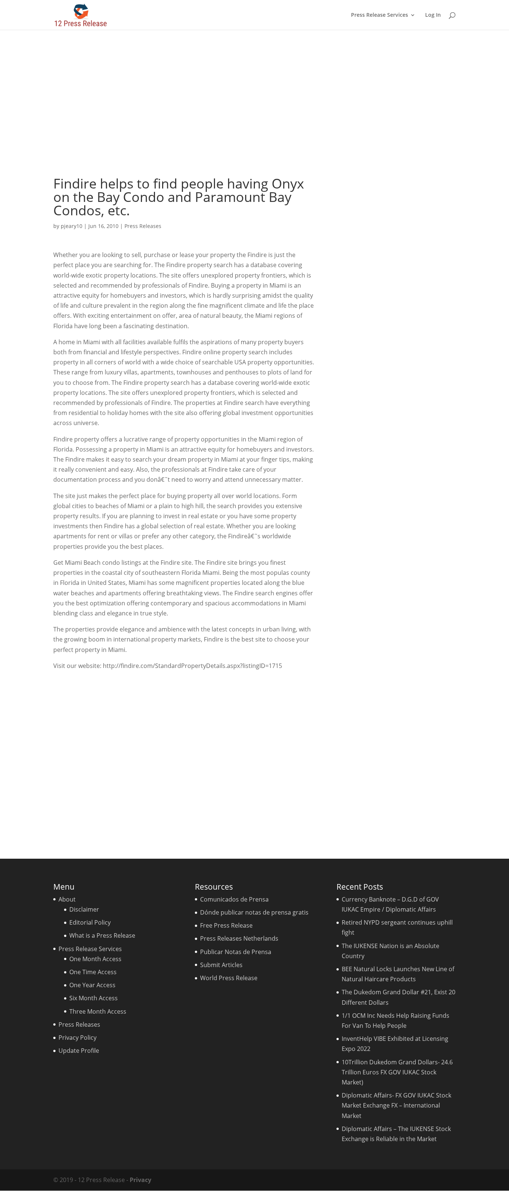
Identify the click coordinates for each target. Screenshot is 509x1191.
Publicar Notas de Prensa (235, 952)
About (67, 899)
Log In (433, 15)
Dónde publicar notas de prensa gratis (254, 912)
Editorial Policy (90, 922)
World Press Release (228, 978)
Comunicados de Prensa (234, 899)
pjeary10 (71, 225)
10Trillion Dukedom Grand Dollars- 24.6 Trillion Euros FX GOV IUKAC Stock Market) (397, 1072)
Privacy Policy (78, 1037)
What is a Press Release (102, 935)
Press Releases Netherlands (239, 938)
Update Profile (79, 1050)
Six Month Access (93, 998)
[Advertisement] (254, 103)
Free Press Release (226, 925)
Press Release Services (379, 15)
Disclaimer (84, 909)
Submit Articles (221, 965)
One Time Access (93, 972)
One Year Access (92, 985)
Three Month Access (97, 1011)
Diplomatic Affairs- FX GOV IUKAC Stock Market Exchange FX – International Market (396, 1105)
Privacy (140, 1180)
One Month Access (95, 959)
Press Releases (142, 225)
